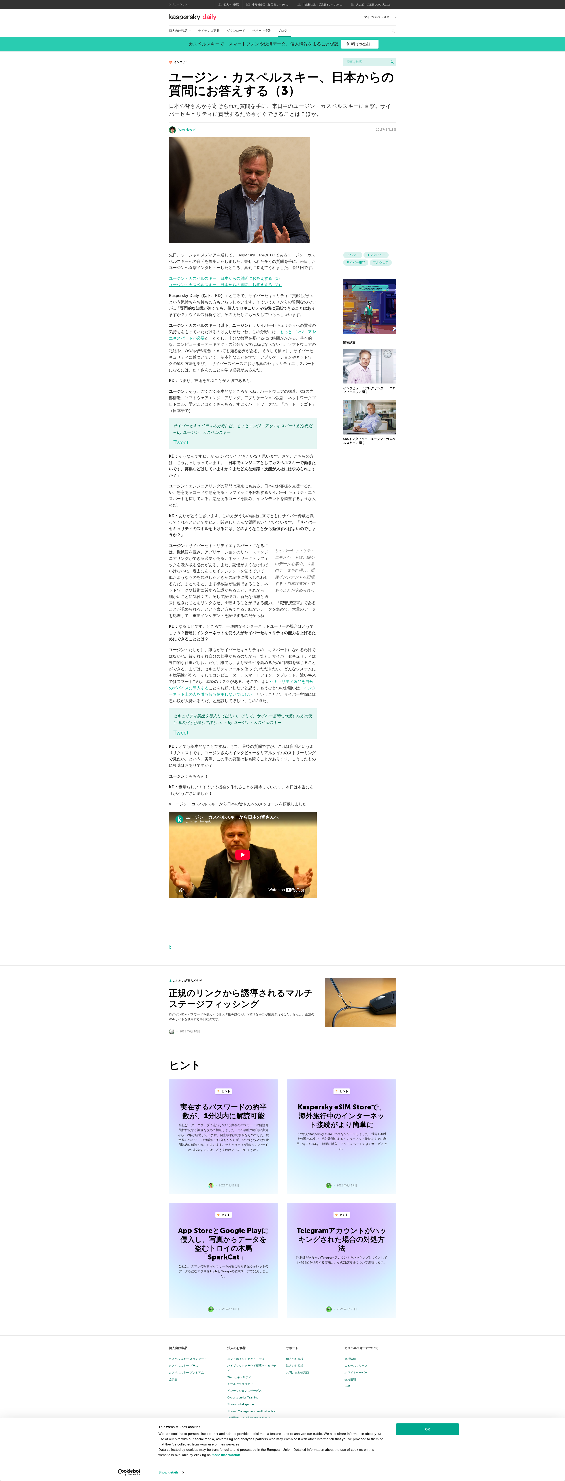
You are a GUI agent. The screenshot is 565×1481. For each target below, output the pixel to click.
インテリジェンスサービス (244, 1390)
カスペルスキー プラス (183, 1365)
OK (427, 1429)
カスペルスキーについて (362, 1348)
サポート (292, 1348)
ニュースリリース (356, 1365)
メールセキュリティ (240, 1383)
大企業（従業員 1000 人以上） (374, 4)
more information (226, 1455)
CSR (347, 1386)
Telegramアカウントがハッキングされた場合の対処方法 (341, 1239)
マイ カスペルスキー (378, 17)
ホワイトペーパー (356, 1372)
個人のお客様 (294, 1359)
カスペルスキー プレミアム (186, 1372)
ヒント (225, 1091)
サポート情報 (261, 31)
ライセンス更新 (209, 31)
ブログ (282, 31)
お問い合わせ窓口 (297, 1372)
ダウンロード (236, 31)
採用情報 (350, 1379)
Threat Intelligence (240, 1404)
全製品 (173, 1379)
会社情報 (350, 1359)
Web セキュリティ (239, 1377)
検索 (392, 62)
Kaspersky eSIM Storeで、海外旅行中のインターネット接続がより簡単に (342, 1116)
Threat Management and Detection (252, 1411)
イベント (353, 255)
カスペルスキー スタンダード (188, 1359)
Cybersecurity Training (242, 1397)
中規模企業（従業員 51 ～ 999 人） (324, 4)
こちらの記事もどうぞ (187, 980)
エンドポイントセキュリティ (246, 1359)
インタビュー (182, 62)
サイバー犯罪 (356, 262)
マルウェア (380, 262)
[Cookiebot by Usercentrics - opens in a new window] (129, 1472)
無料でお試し (360, 44)
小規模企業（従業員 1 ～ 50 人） (271, 4)
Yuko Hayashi (187, 129)
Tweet (180, 442)
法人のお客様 (236, 1348)
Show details (168, 1472)
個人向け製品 (231, 4)
